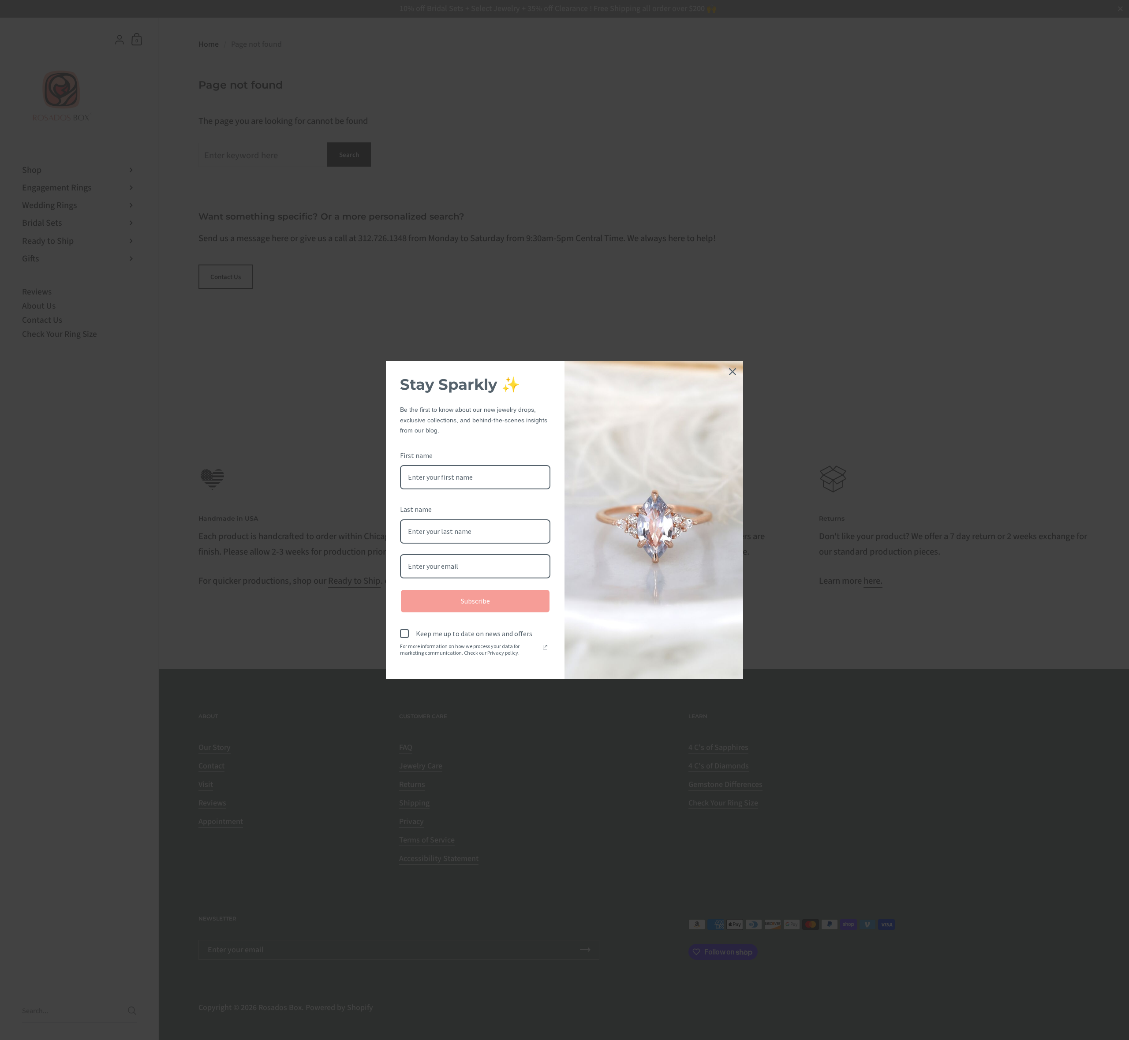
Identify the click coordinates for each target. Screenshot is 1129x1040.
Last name (416, 509)
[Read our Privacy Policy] (545, 647)
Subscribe (475, 600)
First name (416, 455)
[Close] (732, 371)
